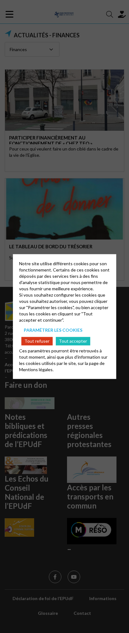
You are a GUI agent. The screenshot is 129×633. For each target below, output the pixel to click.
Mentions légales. (36, 369)
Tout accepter (73, 341)
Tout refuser (36, 341)
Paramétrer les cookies (53, 329)
